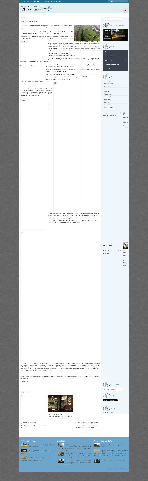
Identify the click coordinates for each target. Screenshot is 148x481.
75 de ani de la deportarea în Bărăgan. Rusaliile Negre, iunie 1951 (41, 445)
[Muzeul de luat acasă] (60, 403)
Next (98, 413)
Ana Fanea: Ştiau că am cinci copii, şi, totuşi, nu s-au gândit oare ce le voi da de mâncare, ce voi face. (37, 451)
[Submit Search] (109, 1)
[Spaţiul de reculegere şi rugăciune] (87, 407)
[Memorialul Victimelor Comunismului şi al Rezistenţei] (37, 8)
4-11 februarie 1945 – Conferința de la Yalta (113, 460)
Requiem (58, 363)
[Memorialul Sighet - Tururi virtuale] (115, 35)
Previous (21, 413)
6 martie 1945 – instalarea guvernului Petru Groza (114, 445)
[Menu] (125, 10)
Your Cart (57, 1)
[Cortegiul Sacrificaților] (33, 407)
